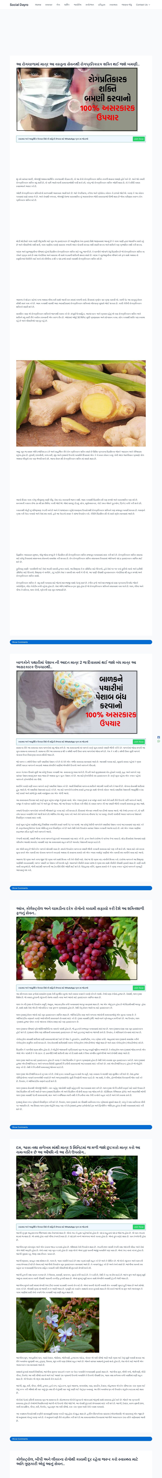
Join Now (139, 139)
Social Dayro (19, 5)
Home (38, 4)
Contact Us (142, 4)
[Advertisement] (81, 38)
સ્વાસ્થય (113, 4)
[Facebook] (158, 737)
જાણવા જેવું (127, 4)
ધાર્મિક (67, 4)
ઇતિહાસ (101, 4)
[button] (149, 4)
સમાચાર (48, 4)
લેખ (58, 4)
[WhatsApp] (158, 741)
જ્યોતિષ (77, 4)
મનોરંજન (90, 4)
